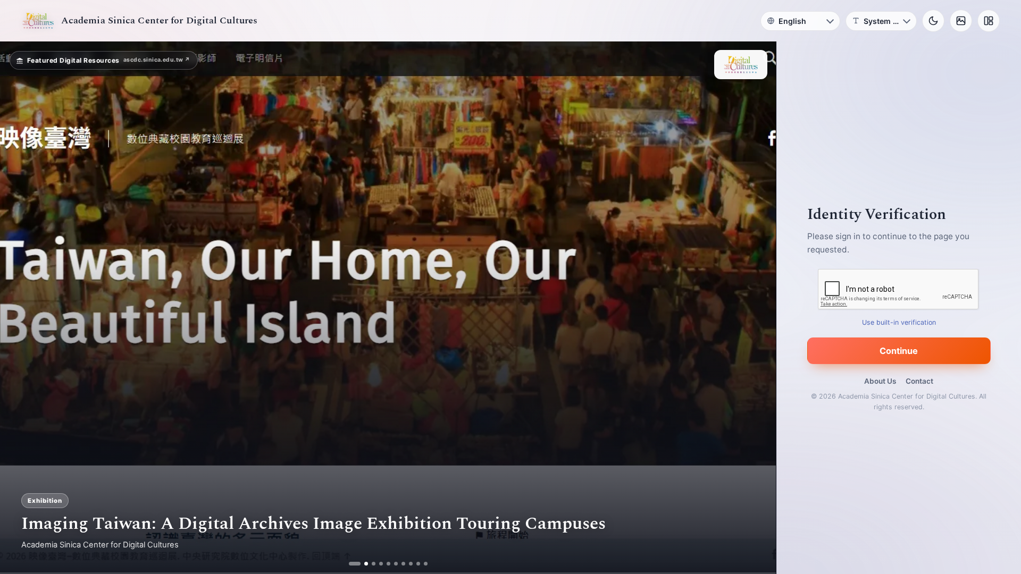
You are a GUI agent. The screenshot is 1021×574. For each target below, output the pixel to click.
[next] (756, 307)
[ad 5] (384, 563)
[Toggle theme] (933, 21)
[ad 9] (414, 563)
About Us (880, 381)
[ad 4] (377, 563)
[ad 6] (392, 563)
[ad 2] (362, 563)
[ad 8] (406, 563)
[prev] (19, 307)
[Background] (961, 21)
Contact (919, 381)
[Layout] (988, 21)
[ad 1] (354, 563)
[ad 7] (399, 563)
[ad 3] (369, 563)
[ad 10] (421, 563)
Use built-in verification (899, 322)
